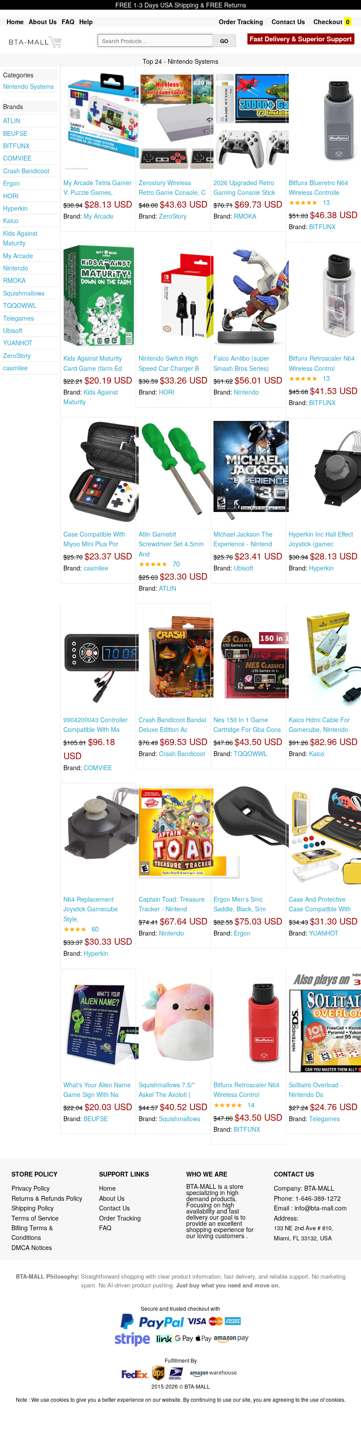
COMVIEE (17, 158)
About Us (43, 21)
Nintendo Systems (28, 86)
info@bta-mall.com (321, 1207)
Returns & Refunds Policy (46, 1198)
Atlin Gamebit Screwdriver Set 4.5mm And (171, 544)
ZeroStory (17, 355)
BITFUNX (16, 145)
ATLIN (11, 120)
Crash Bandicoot (26, 170)
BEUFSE (15, 133)
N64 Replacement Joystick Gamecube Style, (90, 909)
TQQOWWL (20, 305)
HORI (10, 195)
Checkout (328, 21)
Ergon (11, 183)
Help (86, 21)
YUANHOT (18, 342)
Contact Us (288, 21)
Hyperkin (15, 208)
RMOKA (14, 280)
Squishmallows (23, 293)
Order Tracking (241, 21)
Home (15, 21)
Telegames (18, 318)
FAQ (68, 21)
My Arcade (18, 255)
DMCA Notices (31, 1247)
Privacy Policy (30, 1188)
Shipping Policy (33, 1207)
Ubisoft (12, 330)
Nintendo (15, 267)
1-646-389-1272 (318, 1198)
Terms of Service (35, 1218)
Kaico (10, 220)
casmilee (15, 367)
